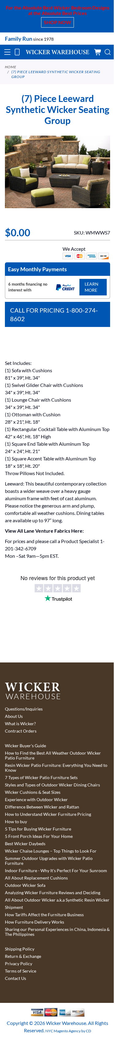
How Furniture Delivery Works (34, 922)
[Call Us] (17, 52)
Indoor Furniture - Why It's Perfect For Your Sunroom (56, 870)
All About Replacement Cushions (36, 878)
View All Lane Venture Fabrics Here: (44, 531)
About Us (14, 716)
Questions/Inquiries (24, 709)
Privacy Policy (18, 963)
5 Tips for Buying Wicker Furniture (38, 829)
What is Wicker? (20, 723)
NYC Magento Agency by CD (68, 1031)
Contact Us (15, 978)
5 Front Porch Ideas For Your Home (39, 836)
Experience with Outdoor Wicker (36, 799)
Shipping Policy (19, 949)
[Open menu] (7, 52)
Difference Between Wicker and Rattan (42, 807)
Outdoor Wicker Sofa (25, 885)
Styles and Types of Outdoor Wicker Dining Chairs (52, 784)
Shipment (14, 907)
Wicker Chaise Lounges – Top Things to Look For (51, 851)
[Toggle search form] (108, 52)
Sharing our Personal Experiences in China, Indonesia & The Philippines (57, 932)
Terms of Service (20, 971)
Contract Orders (20, 731)
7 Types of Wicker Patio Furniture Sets (41, 777)
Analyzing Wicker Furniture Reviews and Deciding (52, 892)
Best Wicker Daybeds (25, 843)
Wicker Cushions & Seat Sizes (32, 792)
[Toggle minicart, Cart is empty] (98, 52)
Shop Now (57, 22)
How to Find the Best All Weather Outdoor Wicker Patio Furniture (53, 755)
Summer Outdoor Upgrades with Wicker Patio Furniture (49, 861)
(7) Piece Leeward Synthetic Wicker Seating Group (55, 74)
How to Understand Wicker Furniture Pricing (48, 814)
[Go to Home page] (57, 52)
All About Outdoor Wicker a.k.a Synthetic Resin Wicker (57, 900)
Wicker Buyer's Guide (25, 745)
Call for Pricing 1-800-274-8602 (54, 314)
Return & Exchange (23, 956)
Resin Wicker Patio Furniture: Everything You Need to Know (56, 768)
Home (10, 67)
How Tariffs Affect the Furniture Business (44, 914)
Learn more (91, 287)
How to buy (16, 821)
